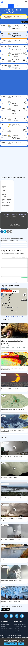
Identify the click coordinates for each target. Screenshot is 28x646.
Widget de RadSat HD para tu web (14, 316)
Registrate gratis (5, 630)
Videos (3, 437)
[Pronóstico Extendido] (2, 2)
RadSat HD (16, 628)
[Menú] (26, 2)
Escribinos (3, 626)
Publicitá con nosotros (7, 628)
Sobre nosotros (5, 624)
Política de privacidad (10, 643)
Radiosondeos (17, 632)
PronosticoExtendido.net (20, 626)
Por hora (4, 6)
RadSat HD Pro (18, 630)
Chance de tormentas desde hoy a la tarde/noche (13, 16)
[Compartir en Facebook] (1, 231)
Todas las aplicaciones (20, 624)
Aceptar (21, 643)
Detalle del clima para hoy (13, 177)
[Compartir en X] (4, 231)
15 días (11, 6)
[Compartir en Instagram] (7, 231)
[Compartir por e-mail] (10, 231)
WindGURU (18, 6)
